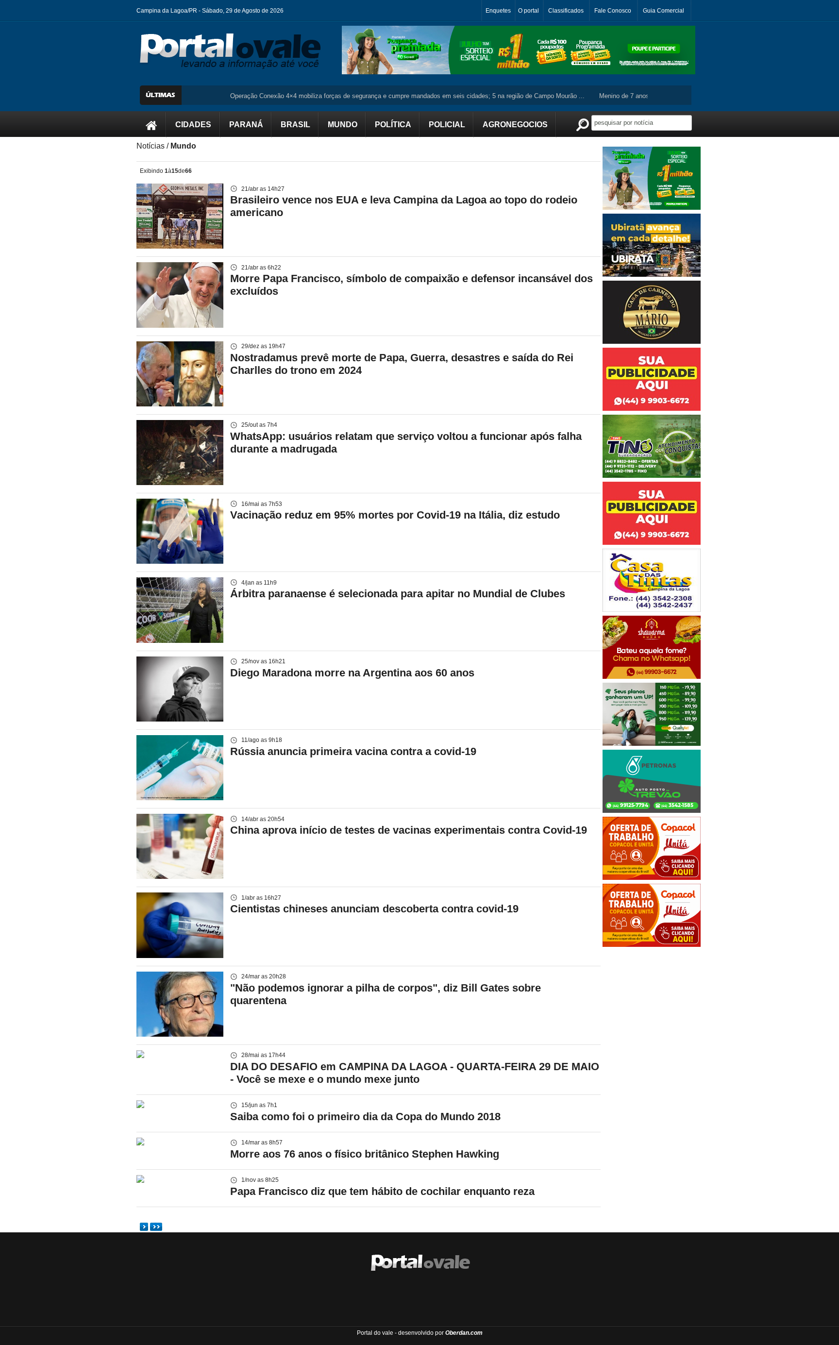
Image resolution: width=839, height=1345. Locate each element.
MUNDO (342, 124)
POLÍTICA (393, 124)
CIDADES (193, 124)
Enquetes (498, 10)
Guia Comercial (663, 10)
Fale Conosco (612, 10)
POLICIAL (447, 124)
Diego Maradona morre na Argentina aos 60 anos (352, 673)
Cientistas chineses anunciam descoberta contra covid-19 (374, 909)
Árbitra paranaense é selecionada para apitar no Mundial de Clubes (397, 594)
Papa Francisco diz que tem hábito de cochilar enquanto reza (382, 1191)
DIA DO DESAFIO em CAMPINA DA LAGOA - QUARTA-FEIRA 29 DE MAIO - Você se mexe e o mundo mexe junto (414, 1072)
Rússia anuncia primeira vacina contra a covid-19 (353, 751)
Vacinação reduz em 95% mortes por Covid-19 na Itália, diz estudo (395, 515)
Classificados (566, 10)
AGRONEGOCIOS (515, 124)
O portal (528, 10)
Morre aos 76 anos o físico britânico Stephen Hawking (364, 1154)
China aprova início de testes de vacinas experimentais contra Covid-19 (408, 830)
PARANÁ (246, 124)
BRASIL (295, 124)
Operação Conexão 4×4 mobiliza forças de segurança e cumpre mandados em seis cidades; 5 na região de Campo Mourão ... (368, 96)
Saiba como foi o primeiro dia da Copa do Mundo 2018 (365, 1116)
